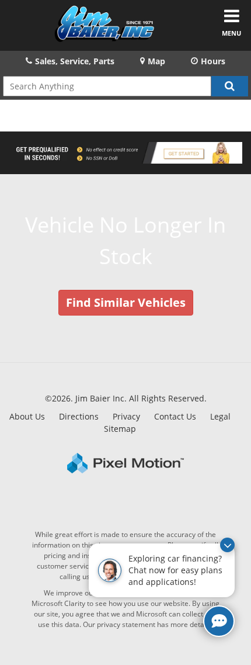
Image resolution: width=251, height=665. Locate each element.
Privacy (126, 416)
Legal (220, 416)
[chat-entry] (219, 621)
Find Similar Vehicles (126, 302)
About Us (27, 416)
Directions (79, 416)
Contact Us (175, 416)
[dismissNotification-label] (227, 545)
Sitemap (120, 428)
